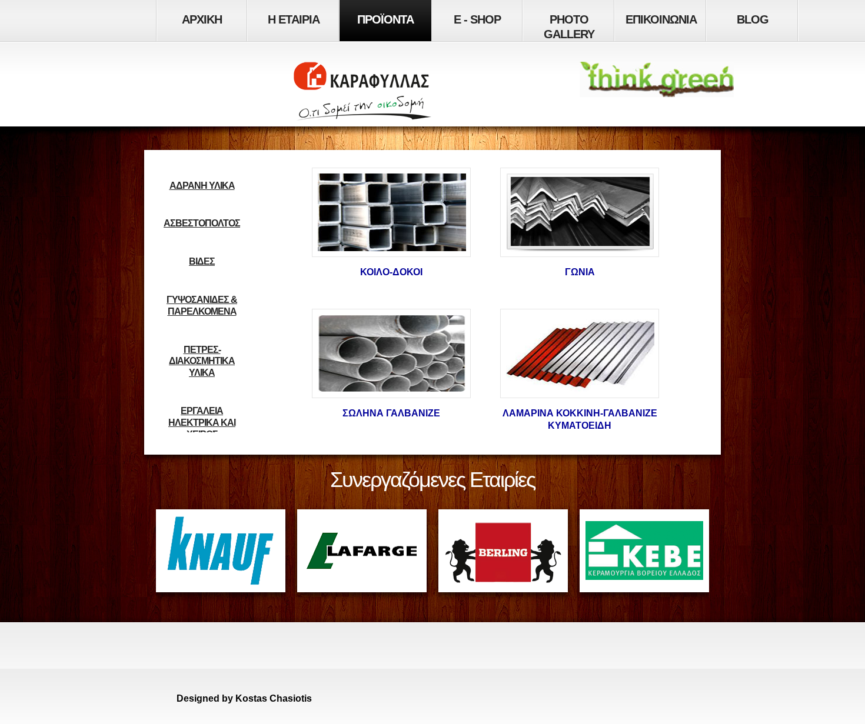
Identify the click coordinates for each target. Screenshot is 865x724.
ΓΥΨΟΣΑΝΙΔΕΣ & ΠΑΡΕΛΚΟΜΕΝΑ (202, 305)
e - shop (477, 19)
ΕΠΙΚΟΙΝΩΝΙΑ (661, 19)
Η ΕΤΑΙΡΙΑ (294, 19)
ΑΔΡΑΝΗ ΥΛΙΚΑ (202, 186)
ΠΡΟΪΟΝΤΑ (385, 19)
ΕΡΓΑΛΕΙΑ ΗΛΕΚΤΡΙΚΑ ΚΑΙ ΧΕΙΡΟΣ (201, 422)
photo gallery (569, 27)
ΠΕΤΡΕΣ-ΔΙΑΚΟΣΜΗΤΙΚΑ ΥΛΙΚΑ (202, 361)
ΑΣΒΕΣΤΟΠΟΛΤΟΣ (202, 223)
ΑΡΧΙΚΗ (202, 19)
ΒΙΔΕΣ (202, 261)
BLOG (752, 19)
